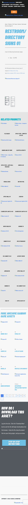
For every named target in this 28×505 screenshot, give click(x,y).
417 (17, 395)
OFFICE (15, 73)
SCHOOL (21, 73)
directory (8, 73)
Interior (19, 24)
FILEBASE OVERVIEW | (6, 4)
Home (6, 24)
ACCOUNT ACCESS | (17, 6)
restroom (18, 73)
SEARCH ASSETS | (19, 2)
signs (24, 73)
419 (24, 395)
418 (21, 395)
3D (13, 24)
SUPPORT (23, 6)
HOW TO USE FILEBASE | (14, 4)
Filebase (10, 24)
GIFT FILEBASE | (4, 6)
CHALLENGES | (10, 6)
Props (15, 24)
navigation (11, 73)
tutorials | (22, 4)
